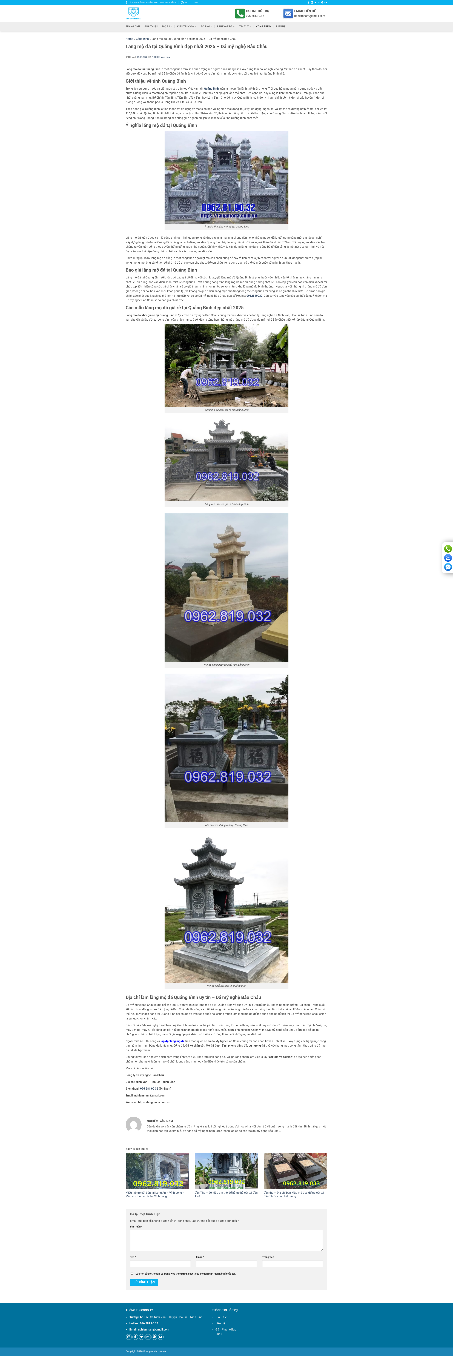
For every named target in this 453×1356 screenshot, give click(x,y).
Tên (133, 1257)
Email (200, 1257)
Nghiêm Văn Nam (161, 57)
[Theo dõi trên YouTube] (326, 2)
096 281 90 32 (149, 1088)
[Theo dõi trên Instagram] (312, 2)
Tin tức (244, 26)
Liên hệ (281, 26)
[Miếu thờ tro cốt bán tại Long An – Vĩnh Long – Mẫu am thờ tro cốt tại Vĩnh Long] (157, 1171)
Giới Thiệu (222, 1317)
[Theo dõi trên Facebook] (309, 2)
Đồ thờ (205, 26)
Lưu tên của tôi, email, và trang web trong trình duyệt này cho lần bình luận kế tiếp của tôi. (186, 1273)
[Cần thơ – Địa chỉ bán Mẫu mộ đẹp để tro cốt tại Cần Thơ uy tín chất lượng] (295, 1171)
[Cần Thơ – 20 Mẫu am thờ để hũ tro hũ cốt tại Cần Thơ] (226, 1171)
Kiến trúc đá (185, 26)
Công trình (264, 26)
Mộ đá (166, 26)
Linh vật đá (224, 26)
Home (129, 39)
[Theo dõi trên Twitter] (315, 2)
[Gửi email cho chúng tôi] (319, 2)
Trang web (268, 1257)
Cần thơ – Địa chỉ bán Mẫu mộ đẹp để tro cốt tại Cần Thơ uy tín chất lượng (294, 1194)
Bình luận (136, 1226)
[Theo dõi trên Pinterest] (322, 2)
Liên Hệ (220, 1323)
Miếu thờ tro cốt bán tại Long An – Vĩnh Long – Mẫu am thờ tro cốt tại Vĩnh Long (155, 1194)
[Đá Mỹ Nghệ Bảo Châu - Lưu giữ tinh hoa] (158, 13)
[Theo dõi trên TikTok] (135, 1337)
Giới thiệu (151, 26)
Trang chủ (133, 26)
